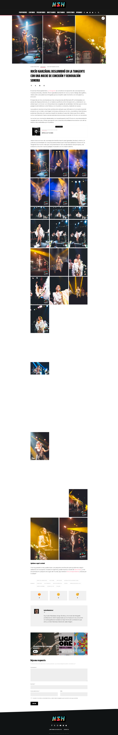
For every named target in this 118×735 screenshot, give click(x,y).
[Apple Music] (92, 12)
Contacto (66, 729)
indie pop (40, 583)
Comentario (34, 667)
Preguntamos (41, 12)
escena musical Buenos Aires (72, 580)
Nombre (33, 684)
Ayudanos (79, 12)
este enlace (77, 569)
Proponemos (23, 12)
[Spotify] (90, 12)
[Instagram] (84, 12)
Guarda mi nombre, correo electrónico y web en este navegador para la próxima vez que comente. (55, 698)
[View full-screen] (103, 18)
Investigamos (51, 12)
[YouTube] (87, 12)
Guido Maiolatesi (35, 66)
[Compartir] (31, 85)
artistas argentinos (42, 580)
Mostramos (61, 12)
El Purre (52, 580)
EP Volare (59, 580)
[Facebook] (52, 725)
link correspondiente (73, 571)
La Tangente (52, 91)
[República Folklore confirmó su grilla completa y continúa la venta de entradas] (73, 643)
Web (61, 691)
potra (66, 583)
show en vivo (51, 586)
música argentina (58, 583)
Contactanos (70, 12)
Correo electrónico (35, 691)
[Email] (44, 85)
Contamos (32, 12)
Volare (58, 586)
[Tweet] (35, 85)
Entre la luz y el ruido (47, 133)
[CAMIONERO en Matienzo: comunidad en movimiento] (45, 643)
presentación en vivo (76, 583)
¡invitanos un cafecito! (55, 729)
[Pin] (39, 85)
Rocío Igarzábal (41, 586)
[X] (54, 725)
